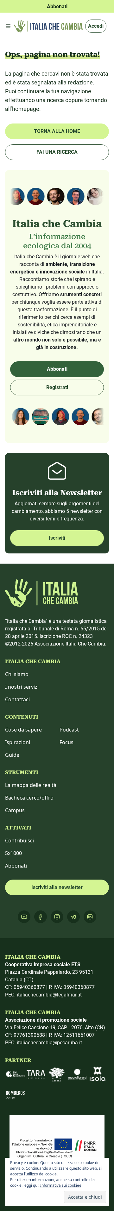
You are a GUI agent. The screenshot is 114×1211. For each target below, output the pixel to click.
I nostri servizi (22, 686)
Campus (15, 810)
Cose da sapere (23, 729)
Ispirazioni (17, 742)
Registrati (57, 387)
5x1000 (13, 853)
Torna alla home (57, 131)
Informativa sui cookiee (60, 1185)
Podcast (69, 729)
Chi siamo (16, 674)
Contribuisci (19, 840)
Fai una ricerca (57, 152)
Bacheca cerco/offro (29, 797)
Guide (12, 754)
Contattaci (17, 699)
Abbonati (57, 369)
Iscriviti (57, 538)
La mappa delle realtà (30, 785)
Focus (66, 742)
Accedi (96, 26)
